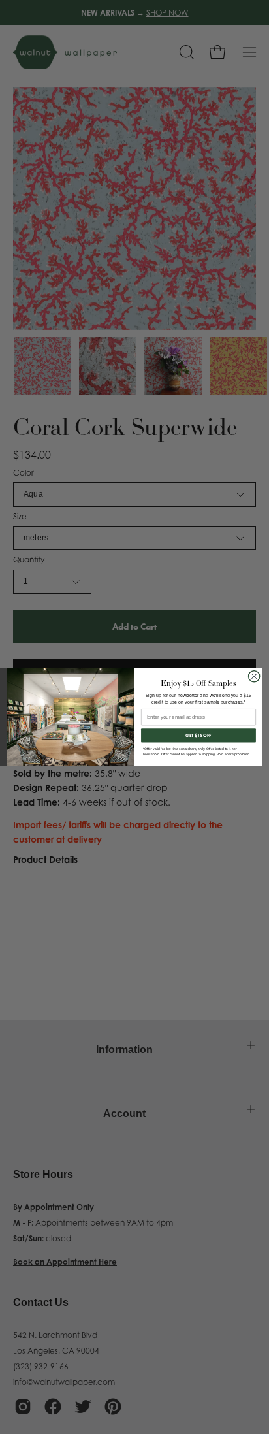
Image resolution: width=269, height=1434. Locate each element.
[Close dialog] (254, 676)
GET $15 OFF (198, 735)
